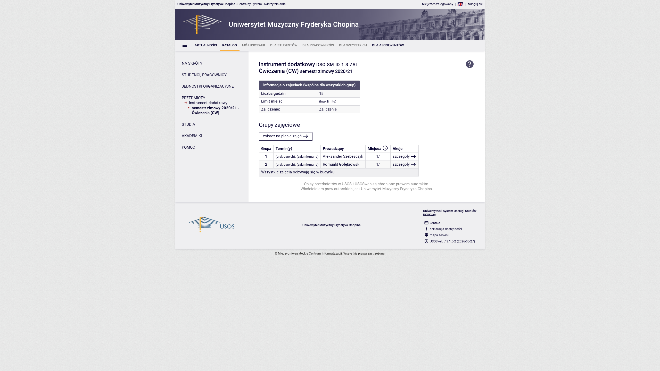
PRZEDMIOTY (193, 98)
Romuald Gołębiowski (341, 164)
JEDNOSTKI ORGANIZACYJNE (208, 86)
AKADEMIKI (192, 135)
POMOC (188, 147)
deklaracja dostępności (446, 229)
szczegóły (401, 156)
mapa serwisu (439, 235)
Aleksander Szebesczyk (343, 156)
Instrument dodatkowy (208, 102)
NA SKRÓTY (192, 63)
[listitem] (206, 45)
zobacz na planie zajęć (282, 136)
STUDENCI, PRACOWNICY (204, 75)
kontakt (435, 223)
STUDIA (188, 124)
